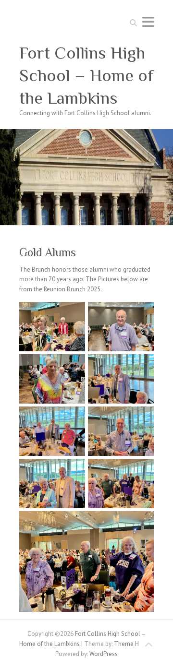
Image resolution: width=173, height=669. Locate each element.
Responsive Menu (148, 22)
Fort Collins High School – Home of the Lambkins (86, 75)
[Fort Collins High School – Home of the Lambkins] (86, 134)
